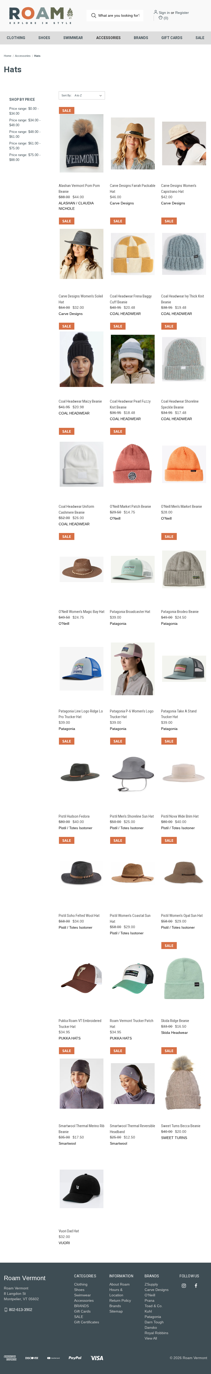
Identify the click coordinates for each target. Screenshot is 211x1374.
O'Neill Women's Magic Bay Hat (81, 611)
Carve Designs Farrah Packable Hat (132, 188)
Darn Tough (154, 1322)
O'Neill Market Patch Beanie (130, 506)
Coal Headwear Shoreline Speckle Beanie (180, 404)
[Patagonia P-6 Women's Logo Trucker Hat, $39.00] (133, 668)
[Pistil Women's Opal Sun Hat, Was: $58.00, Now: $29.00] (184, 873)
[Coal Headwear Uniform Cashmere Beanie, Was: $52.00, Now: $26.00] (81, 464)
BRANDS (141, 38)
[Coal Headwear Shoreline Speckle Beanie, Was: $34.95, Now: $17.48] (184, 359)
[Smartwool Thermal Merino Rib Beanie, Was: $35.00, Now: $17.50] (81, 1083)
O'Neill (150, 1295)
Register (182, 13)
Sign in (164, 13)
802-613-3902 (20, 1309)
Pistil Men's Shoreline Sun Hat (132, 816)
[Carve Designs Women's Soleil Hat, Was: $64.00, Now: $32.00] (81, 254)
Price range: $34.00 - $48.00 (24, 122)
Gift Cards (171, 38)
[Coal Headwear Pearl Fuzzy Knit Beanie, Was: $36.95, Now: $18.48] (133, 359)
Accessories (108, 38)
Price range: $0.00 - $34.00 (24, 111)
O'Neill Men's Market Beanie (181, 506)
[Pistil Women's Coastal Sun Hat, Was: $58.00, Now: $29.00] (133, 873)
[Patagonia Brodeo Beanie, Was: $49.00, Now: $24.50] (184, 569)
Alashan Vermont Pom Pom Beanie (79, 188)
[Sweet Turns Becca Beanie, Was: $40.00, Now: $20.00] (184, 1083)
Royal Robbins (156, 1333)
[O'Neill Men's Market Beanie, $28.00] (184, 464)
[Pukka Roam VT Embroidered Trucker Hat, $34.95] (81, 978)
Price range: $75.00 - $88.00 (24, 157)
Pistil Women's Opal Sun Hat (182, 915)
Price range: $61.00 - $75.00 (24, 145)
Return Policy (120, 1300)
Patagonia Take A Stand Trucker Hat (179, 714)
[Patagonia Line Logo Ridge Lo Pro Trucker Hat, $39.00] (81, 668)
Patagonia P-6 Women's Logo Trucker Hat (132, 714)
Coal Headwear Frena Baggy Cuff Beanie (131, 299)
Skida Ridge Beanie (175, 1020)
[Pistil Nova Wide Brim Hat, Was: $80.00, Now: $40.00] (184, 774)
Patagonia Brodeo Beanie (180, 611)
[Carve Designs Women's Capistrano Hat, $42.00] (184, 143)
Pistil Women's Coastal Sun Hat (130, 918)
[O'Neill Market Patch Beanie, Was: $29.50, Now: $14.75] (133, 464)
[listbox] (89, 95)
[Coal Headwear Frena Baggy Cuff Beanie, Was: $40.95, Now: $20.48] (133, 254)
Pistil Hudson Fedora (74, 816)
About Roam (119, 1284)
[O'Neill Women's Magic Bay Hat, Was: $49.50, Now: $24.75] (81, 569)
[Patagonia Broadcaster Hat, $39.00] (133, 569)
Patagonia (153, 1317)
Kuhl (148, 1311)
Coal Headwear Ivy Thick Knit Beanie (182, 299)
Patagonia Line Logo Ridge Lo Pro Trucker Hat (81, 714)
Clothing (16, 38)
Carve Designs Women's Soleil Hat (81, 299)
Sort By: (66, 95)
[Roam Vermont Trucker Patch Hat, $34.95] (133, 978)
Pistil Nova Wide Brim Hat (180, 816)
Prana (149, 1300)
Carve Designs (157, 1290)
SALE (200, 38)
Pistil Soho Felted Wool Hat (79, 915)
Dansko (151, 1327)
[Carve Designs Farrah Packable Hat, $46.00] (133, 143)
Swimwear (73, 38)
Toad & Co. (154, 1306)
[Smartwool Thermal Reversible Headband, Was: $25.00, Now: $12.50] (133, 1083)
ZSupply (151, 1284)
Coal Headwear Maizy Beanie (80, 401)
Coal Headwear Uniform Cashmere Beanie (76, 509)
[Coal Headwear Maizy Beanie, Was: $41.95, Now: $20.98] (81, 359)
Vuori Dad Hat (69, 1231)
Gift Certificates (86, 1322)
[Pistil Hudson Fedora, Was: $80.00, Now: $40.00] (81, 774)
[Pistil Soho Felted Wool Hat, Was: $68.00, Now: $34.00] (81, 873)
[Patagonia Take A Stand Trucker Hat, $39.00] (184, 668)
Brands (115, 1306)
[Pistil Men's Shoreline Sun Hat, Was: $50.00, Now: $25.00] (133, 774)
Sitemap (116, 1311)
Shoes (44, 38)
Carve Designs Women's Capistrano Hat (178, 188)
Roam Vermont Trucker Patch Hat (131, 1023)
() (165, 18)
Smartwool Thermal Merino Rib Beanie (81, 1129)
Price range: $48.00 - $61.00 (24, 134)
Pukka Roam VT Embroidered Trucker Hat (80, 1023)
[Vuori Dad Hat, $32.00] (81, 1188)
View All (151, 1338)
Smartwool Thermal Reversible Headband (132, 1129)
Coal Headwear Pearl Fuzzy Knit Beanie (130, 404)
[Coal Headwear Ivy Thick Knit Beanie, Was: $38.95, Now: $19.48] (184, 254)
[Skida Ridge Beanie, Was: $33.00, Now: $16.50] (184, 978)
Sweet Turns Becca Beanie (180, 1126)
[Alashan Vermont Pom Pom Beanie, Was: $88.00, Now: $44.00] (81, 143)
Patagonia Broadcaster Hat (130, 611)
